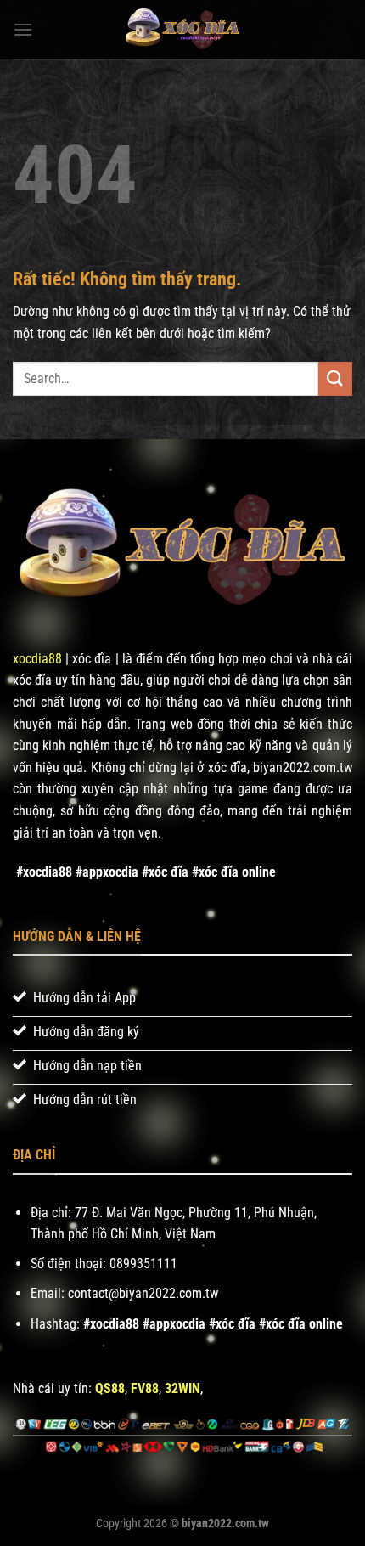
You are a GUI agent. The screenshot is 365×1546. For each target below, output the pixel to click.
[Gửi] (335, 378)
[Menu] (23, 29)
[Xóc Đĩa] (182, 29)
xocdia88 (37, 659)
